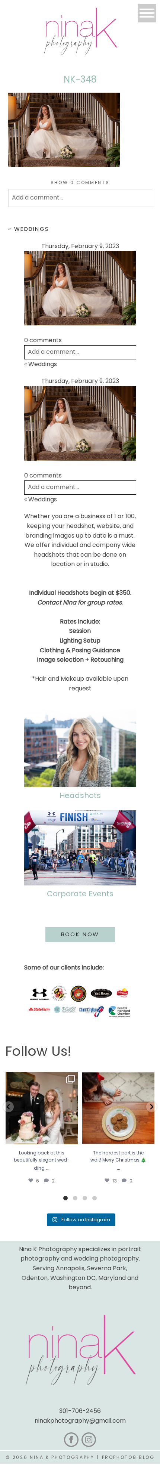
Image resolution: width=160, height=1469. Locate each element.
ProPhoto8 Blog (128, 1457)
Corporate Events (80, 893)
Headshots (80, 795)
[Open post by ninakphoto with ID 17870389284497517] (118, 1108)
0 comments (80, 182)
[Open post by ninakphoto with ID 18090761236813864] (42, 1108)
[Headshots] (80, 748)
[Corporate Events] (80, 847)
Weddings (31, 229)
